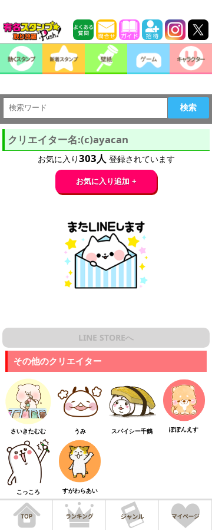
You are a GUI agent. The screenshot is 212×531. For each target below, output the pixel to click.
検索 (188, 107)
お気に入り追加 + (106, 181)
